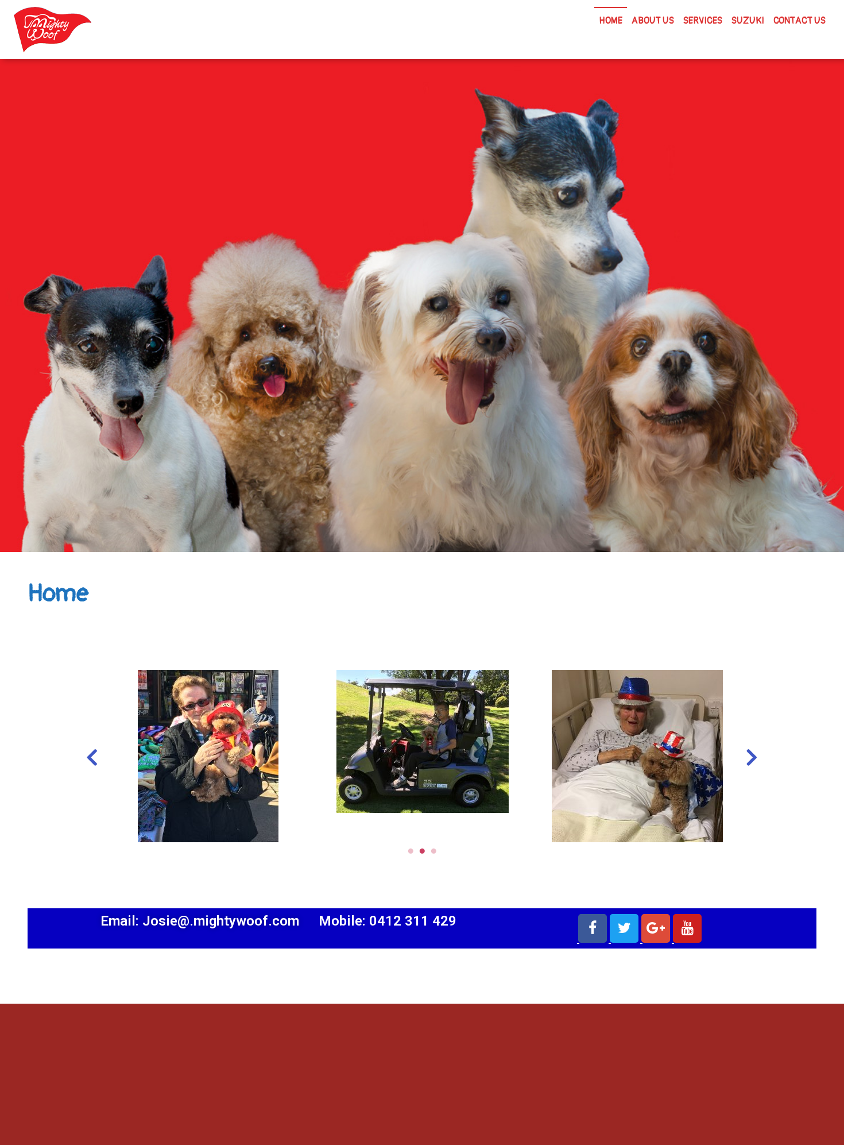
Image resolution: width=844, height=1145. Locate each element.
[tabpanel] (207, 756)
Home (610, 20)
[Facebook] (592, 928)
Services (702, 20)
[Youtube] (687, 928)
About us (653, 20)
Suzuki (747, 20)
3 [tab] (433, 851)
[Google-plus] (655, 928)
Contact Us (799, 20)
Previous (92, 756)
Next (752, 756)
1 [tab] (410, 851)
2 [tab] (422, 851)
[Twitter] (624, 928)
